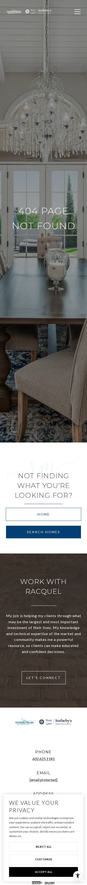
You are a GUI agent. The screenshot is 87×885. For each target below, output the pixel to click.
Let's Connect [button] (43, 678)
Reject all (44, 846)
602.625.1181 (43, 759)
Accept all (43, 872)
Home (43, 514)
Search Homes (43, 532)
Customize (43, 859)
